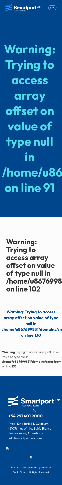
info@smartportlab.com (25, 438)
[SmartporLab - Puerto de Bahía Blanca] (23, 8)
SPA (52, 7)
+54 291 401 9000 (25, 415)
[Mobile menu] (43, 8)
